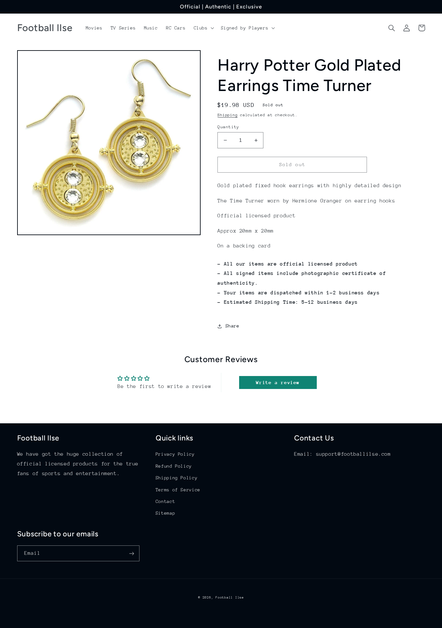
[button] (203, 28)
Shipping (227, 115)
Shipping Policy (176, 477)
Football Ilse (229, 597)
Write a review (278, 382)
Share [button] (232, 325)
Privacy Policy (175, 454)
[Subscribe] (131, 553)
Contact (165, 501)
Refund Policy (174, 466)
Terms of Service (178, 489)
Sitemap (165, 513)
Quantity (228, 126)
